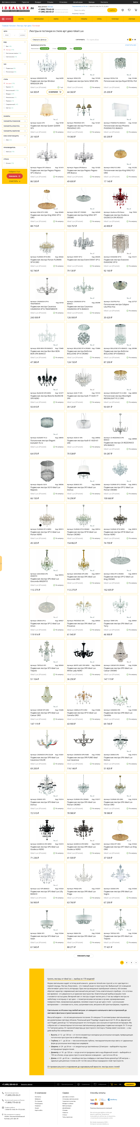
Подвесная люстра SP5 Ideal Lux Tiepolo (118, 937)
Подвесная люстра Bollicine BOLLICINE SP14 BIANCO (116, 352)
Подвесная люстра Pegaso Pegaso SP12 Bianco (45, 171)
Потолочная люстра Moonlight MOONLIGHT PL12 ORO (117, 397)
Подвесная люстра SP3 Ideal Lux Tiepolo (44, 669)
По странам (38, 1101)
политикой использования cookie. (102, 1118)
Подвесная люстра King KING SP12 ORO (45, 216)
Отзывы (50, 2)
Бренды (92, 2)
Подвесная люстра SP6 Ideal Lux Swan (81, 937)
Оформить (130, 1084)
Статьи (65, 1115)
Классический (12, 90)
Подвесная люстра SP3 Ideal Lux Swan (44, 937)
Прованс (10, 101)
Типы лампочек (68, 1117)
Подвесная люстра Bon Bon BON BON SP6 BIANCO (45, 352)
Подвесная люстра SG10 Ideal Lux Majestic (45, 488)
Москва (50, 7)
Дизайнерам (78, 2)
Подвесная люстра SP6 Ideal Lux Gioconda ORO (81, 577)
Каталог (8, 19)
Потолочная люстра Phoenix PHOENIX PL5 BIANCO (116, 126)
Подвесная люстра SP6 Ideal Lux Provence (81, 624)
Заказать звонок (26, 1084)
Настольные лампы (13, 53)
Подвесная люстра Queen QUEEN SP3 (45, 126)
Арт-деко (27, 26)
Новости (65, 1112)
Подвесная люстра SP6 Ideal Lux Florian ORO (118, 803)
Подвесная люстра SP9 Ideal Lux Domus (44, 803)
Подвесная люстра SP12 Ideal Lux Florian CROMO (118, 488)
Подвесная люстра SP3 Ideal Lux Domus (81, 488)
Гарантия (25, 2)
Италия (10, 163)
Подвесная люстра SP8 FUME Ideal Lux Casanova (82, 758)
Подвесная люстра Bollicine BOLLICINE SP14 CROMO (79, 352)
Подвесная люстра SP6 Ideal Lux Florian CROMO (81, 803)
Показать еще (83, 956)
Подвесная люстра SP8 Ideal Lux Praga (81, 892)
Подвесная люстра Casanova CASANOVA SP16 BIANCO (80, 307)
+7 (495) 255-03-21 (53, 12)
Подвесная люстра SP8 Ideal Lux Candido (118, 714)
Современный (12, 104)
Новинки (38, 1106)
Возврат (38, 2)
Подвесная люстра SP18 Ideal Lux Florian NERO (118, 533)
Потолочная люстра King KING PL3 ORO (119, 171)
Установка (63, 2)
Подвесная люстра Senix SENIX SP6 (82, 81)
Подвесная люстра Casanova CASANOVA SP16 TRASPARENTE (43, 307)
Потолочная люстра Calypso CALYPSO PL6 (116, 305)
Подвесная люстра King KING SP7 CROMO (82, 216)
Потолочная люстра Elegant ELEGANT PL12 (42, 441)
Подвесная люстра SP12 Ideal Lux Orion (45, 624)
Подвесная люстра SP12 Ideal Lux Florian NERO (45, 533)
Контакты (104, 2)
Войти (135, 2)
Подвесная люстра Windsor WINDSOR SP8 (42, 82)
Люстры (20, 26)
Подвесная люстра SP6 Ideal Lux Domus (118, 758)
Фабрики (38, 1099)
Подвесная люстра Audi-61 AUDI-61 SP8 (82, 441)
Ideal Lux (10, 151)
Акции (37, 1108)
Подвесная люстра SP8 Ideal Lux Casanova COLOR (44, 758)
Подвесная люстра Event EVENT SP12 (83, 259)
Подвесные (10, 68)
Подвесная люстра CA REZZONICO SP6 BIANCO (119, 443)
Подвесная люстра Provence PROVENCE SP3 (79, 126)
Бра (8, 46)
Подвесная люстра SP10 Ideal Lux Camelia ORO (82, 714)
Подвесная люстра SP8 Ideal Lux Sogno (118, 892)
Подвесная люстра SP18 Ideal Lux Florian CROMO (82, 533)
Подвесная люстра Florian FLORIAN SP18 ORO (45, 260)
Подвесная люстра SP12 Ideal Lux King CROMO (118, 577)
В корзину (53, 92)
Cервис (66, 1093)
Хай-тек (9, 108)
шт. (116, 1084)
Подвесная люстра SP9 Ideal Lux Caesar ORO (44, 714)
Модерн (10, 94)
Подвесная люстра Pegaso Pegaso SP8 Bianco (82, 171)
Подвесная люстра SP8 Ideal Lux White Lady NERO (81, 669)
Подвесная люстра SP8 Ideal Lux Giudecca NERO (81, 848)
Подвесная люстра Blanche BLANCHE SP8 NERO (46, 397)
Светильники (11, 57)
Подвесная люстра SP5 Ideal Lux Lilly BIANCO (46, 892)
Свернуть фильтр (39, 40)
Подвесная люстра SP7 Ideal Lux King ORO (120, 848)
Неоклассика (11, 97)
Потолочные (11, 72)
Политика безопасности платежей (101, 1108)
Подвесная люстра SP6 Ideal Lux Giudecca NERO (44, 848)
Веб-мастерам (67, 1106)
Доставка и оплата (9, 2)
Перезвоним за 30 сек (80, 6)
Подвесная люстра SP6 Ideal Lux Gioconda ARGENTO (44, 580)
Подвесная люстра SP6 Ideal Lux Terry (118, 624)
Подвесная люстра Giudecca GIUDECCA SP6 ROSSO (116, 216)
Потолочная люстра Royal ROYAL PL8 (120, 81)
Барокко (9, 87)
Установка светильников (70, 1099)
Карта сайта (38, 1110)
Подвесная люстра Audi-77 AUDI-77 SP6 (82, 397)
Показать (13, 176)
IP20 (9, 140)
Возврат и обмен (68, 1103)
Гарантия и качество (69, 1101)
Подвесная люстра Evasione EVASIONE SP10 (116, 260)
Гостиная (44, 48)
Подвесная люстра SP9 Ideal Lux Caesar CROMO (118, 669)
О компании (40, 1093)
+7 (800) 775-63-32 (53, 9)
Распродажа (39, 1103)
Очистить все (130, 45)
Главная (5, 26)
